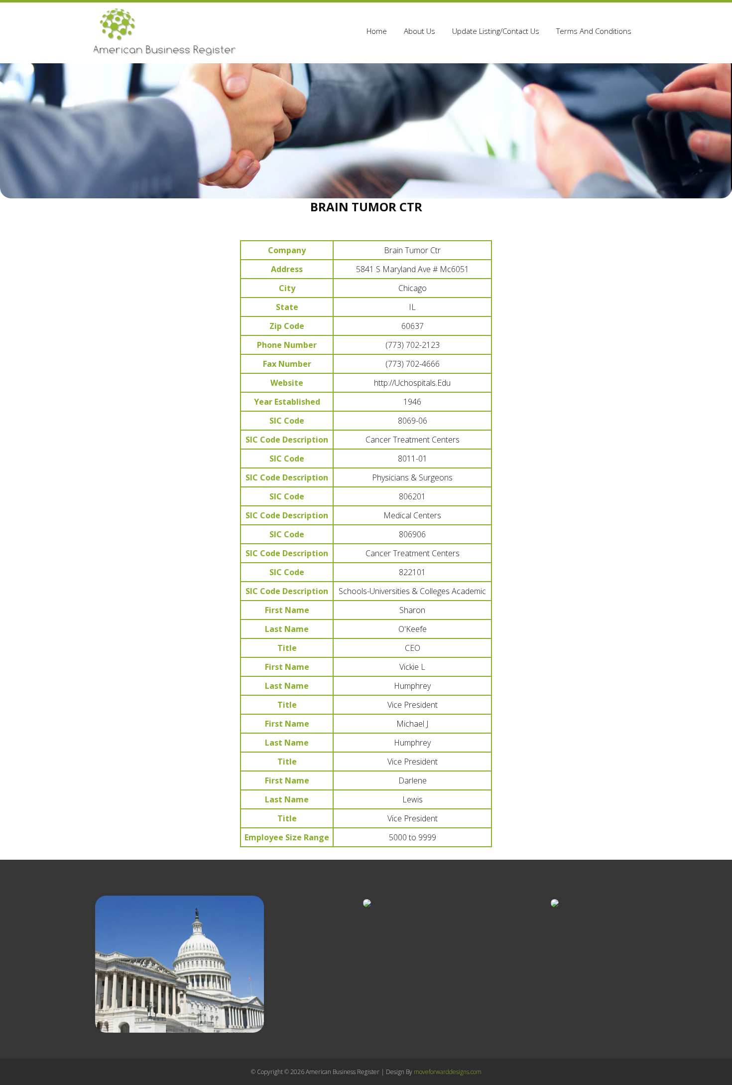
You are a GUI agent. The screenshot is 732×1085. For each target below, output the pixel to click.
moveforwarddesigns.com (448, 1072)
